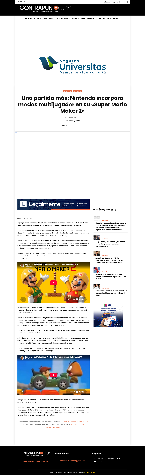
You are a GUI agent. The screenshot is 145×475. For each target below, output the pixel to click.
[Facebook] (70, 126)
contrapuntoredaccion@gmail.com (74, 422)
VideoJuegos (77, 91)
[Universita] (72, 81)
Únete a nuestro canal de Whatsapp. (35, 461)
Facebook (100, 459)
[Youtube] (95, 462)
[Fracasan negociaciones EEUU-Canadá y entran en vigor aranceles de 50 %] (97, 270)
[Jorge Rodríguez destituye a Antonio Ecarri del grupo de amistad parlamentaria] (97, 237)
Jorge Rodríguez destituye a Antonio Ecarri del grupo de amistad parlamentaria (111, 244)
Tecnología (67, 91)
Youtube (99, 462)
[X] (74, 126)
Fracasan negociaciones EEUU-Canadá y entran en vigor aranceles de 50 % (110, 276)
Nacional (105, 220)
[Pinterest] (79, 126)
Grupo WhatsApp (77, 424)
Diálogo (105, 255)
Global (104, 271)
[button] (127, 2)
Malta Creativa (90, 472)
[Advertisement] (72, 36)
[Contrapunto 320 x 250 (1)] (108, 329)
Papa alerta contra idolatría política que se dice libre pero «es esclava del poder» (111, 293)
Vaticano (105, 288)
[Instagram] (106, 458)
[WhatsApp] (83, 126)
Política (105, 239)
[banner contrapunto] (53, 211)
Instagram (57, 427)
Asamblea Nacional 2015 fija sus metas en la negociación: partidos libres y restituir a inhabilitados (109, 260)
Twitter (49, 427)
